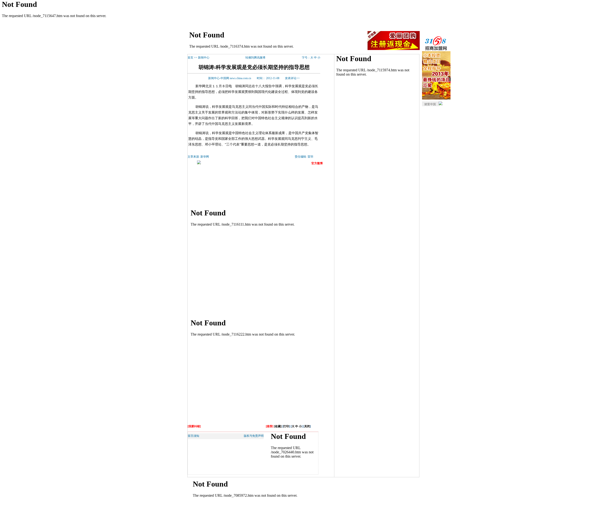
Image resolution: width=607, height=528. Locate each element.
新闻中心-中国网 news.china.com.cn (229, 78)
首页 (190, 57)
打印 (286, 426)
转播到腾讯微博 (255, 57)
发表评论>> (292, 78)
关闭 (307, 426)
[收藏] (278, 426)
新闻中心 (203, 57)
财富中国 (430, 104)
